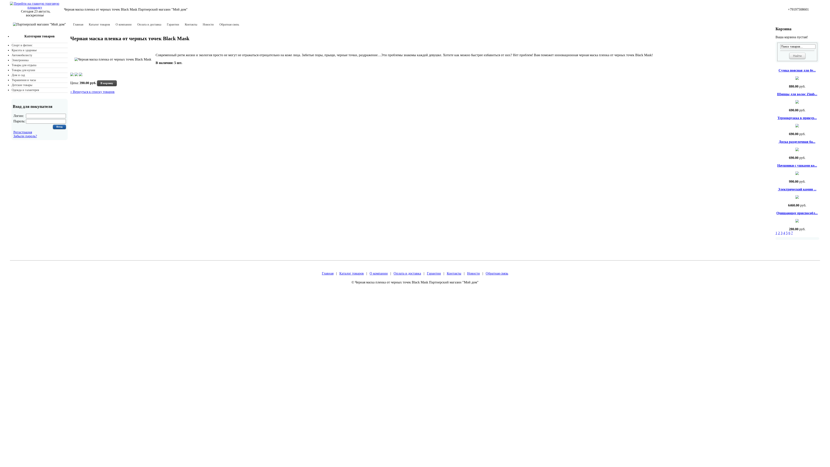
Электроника (20, 60)
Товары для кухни (23, 70)
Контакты (191, 24)
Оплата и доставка (149, 24)
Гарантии (173, 24)
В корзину (107, 83)
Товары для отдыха (24, 65)
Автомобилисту (22, 55)
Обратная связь (229, 24)
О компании (124, 24)
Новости (208, 24)
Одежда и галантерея (25, 90)
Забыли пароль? (25, 136)
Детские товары (22, 85)
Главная (78, 24)
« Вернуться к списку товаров (92, 92)
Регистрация (22, 132)
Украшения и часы (24, 80)
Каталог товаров (99, 24)
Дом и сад (18, 75)
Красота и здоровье (24, 50)
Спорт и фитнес (22, 45)
